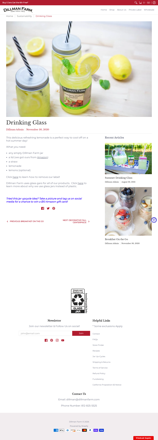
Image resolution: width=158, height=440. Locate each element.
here (15, 177)
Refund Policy (99, 373)
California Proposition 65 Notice (107, 385)
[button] (144, 2)
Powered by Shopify (79, 426)
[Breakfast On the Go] (128, 211)
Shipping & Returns (101, 362)
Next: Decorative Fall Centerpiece (74, 221)
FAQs (95, 339)
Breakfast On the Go (116, 239)
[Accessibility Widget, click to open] (154, 220)
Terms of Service (100, 368)
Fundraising (98, 379)
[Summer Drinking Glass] (128, 158)
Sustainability (24, 16)
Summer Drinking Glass (118, 178)
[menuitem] (136, 2)
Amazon (42, 157)
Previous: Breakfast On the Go (27, 221)
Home (9, 16)
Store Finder (98, 345)
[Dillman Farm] (17, 9)
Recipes (96, 351)
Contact (96, 334)
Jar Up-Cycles (99, 356)
